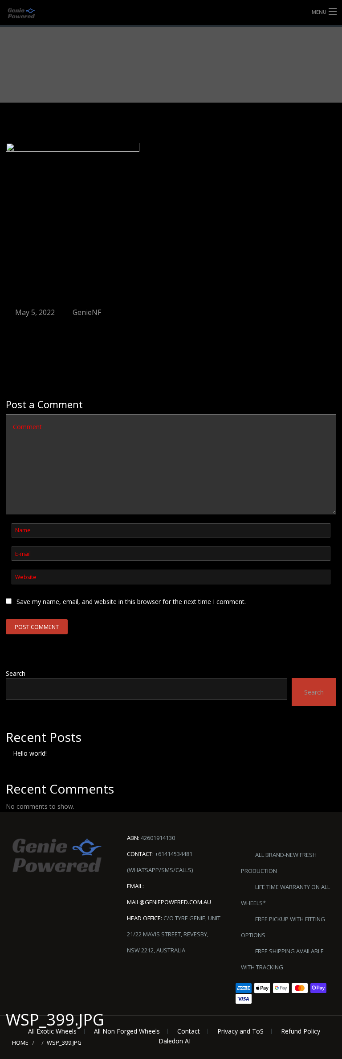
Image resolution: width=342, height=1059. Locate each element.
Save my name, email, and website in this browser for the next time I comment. (131, 601)
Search (15, 673)
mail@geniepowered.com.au (169, 902)
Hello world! (30, 753)
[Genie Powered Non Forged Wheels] (28, 13)
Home (20, 1043)
